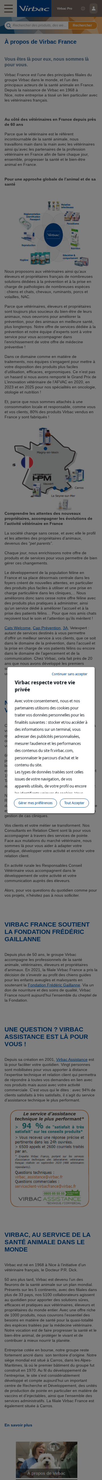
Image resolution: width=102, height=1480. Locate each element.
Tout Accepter (74, 803)
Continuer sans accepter (70, 674)
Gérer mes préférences (35, 803)
